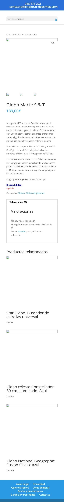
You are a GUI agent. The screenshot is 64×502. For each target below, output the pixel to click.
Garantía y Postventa (23, 494)
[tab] (32, 202)
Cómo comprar (41, 487)
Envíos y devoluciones (30, 491)
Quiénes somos (20, 487)
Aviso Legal (22, 484)
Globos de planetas (35, 193)
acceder (21, 231)
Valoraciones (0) (18, 202)
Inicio (8, 34)
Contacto (44, 494)
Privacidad (39, 484)
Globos (16, 34)
